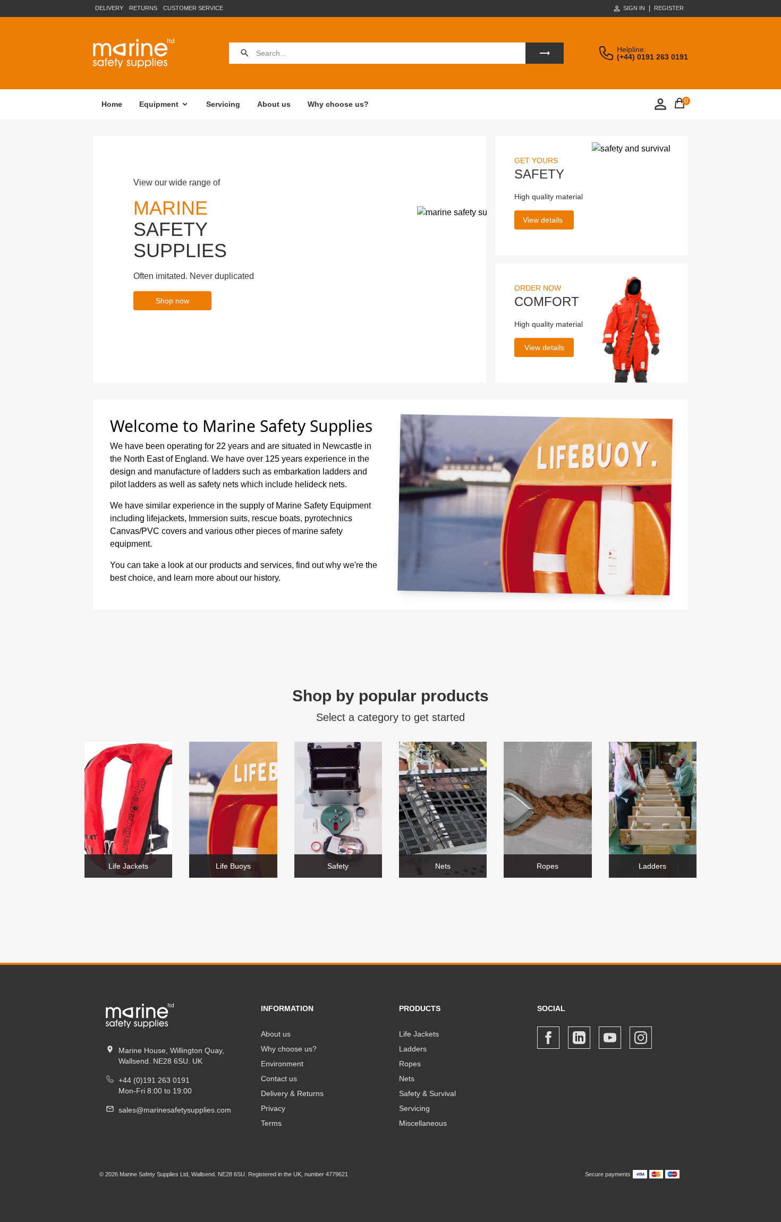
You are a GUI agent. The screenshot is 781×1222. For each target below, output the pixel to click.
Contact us (279, 1078)
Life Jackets (419, 1034)
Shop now (172, 300)
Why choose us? (338, 104)
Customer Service (193, 8)
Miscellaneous (423, 1123)
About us (274, 104)
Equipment (159, 104)
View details (543, 220)
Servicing (223, 104)
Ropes (410, 1063)
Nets (406, 1078)
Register (669, 8)
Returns (143, 8)
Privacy (273, 1108)
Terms (271, 1123)
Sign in (634, 8)
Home (111, 104)
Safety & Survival (427, 1093)
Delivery (109, 8)
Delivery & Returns (292, 1093)
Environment (282, 1063)
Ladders (413, 1049)
